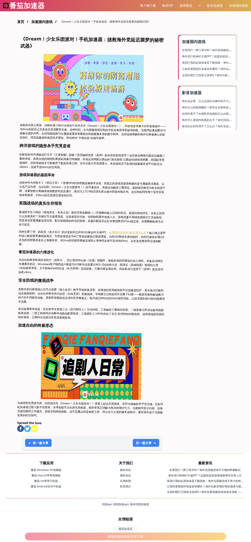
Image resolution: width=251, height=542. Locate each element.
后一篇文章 (146, 443)
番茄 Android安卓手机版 (46, 486)
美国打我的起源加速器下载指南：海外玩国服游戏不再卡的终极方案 (208, 481)
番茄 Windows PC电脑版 (46, 470)
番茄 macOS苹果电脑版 (46, 475)
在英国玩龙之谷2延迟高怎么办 (127, 232)
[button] (148, 5)
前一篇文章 (38, 443)
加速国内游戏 (238, 5)
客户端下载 (148, 5)
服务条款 (125, 470)
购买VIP (167, 5)
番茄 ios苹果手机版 (46, 481)
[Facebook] (20, 428)
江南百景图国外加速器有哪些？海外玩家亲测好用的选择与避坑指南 (208, 486)
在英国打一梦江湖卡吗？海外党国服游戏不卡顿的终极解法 (205, 470)
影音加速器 (215, 5)
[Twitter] (27, 428)
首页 (21, 21)
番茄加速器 (125, 529)
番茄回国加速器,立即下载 (125, 536)
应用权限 (125, 481)
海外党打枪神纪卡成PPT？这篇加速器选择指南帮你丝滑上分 (205, 475)
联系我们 (125, 486)
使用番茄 (186, 5)
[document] (125, 271)
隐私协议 (125, 475)
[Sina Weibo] (34, 428)
